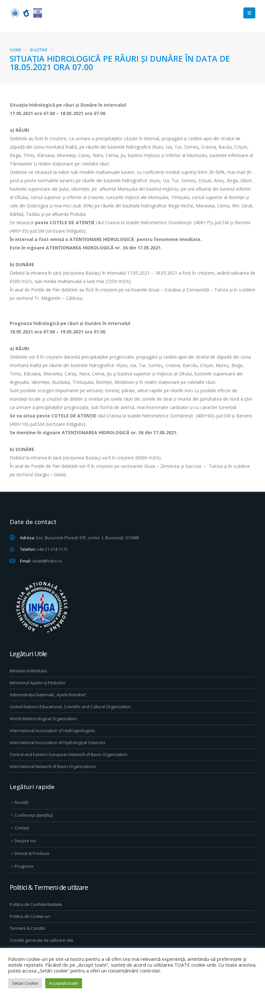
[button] (249, 12)
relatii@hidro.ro (47, 561)
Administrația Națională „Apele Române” (48, 695)
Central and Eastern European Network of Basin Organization (68, 754)
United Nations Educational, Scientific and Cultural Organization (70, 706)
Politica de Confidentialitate (36, 904)
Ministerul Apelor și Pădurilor (38, 683)
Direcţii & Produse (32, 853)
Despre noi (25, 841)
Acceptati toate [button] (63, 983)
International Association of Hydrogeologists (52, 730)
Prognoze (24, 866)
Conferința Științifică (34, 815)
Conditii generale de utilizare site (41, 940)
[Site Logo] (26, 12)
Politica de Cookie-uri (30, 916)
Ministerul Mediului (28, 671)
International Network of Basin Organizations (53, 766)
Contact (22, 828)
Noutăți (21, 802)
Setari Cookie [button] (25, 983)
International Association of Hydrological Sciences (57, 742)
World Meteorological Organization (43, 718)
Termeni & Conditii (27, 928)
